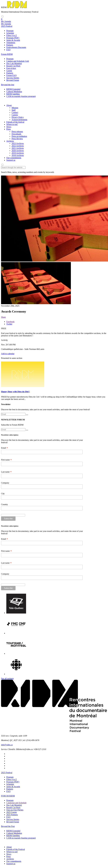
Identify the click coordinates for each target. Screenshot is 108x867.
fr (1, 19)
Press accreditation (19, 136)
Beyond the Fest (8, 826)
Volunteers (10, 42)
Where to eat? (12, 124)
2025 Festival (6, 772)
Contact (15, 112)
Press (8, 129)
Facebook (10, 321)
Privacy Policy (18, 117)
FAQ (8, 50)
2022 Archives (18, 146)
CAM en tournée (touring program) (21, 96)
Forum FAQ (11, 75)
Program (9, 31)
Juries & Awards (13, 40)
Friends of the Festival (15, 849)
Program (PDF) (12, 38)
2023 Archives (18, 143)
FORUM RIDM (8, 796)
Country (4, 504)
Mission (15, 108)
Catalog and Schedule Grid (17, 61)
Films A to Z (11, 35)
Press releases (17, 131)
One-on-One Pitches (14, 810)
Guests (9, 70)
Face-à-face (11, 68)
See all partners (7, 678)
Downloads (16, 134)
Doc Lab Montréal (14, 63)
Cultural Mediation (14, 91)
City (3, 493)
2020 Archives (18, 150)
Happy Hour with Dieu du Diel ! (15, 391)
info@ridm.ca (7, 745)
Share (3, 317)
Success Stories (12, 78)
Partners (9, 45)
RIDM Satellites (13, 94)
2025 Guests (11, 812)
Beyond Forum (12, 80)
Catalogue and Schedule (16, 803)
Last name (6, 471)
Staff (14, 110)
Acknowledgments (19, 119)
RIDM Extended (13, 89)
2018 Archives (18, 155)
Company (5, 483)
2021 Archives (18, 148)
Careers (15, 115)
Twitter (9, 324)
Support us (10, 160)
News (8, 127)
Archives (10, 141)
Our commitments (13, 158)
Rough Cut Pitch (13, 66)
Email (4, 447)
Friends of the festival (15, 122)
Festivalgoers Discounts (16, 47)
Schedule (10, 33)
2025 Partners (12, 815)
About (9, 105)
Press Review (17, 139)
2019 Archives (18, 153)
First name (6, 459)
